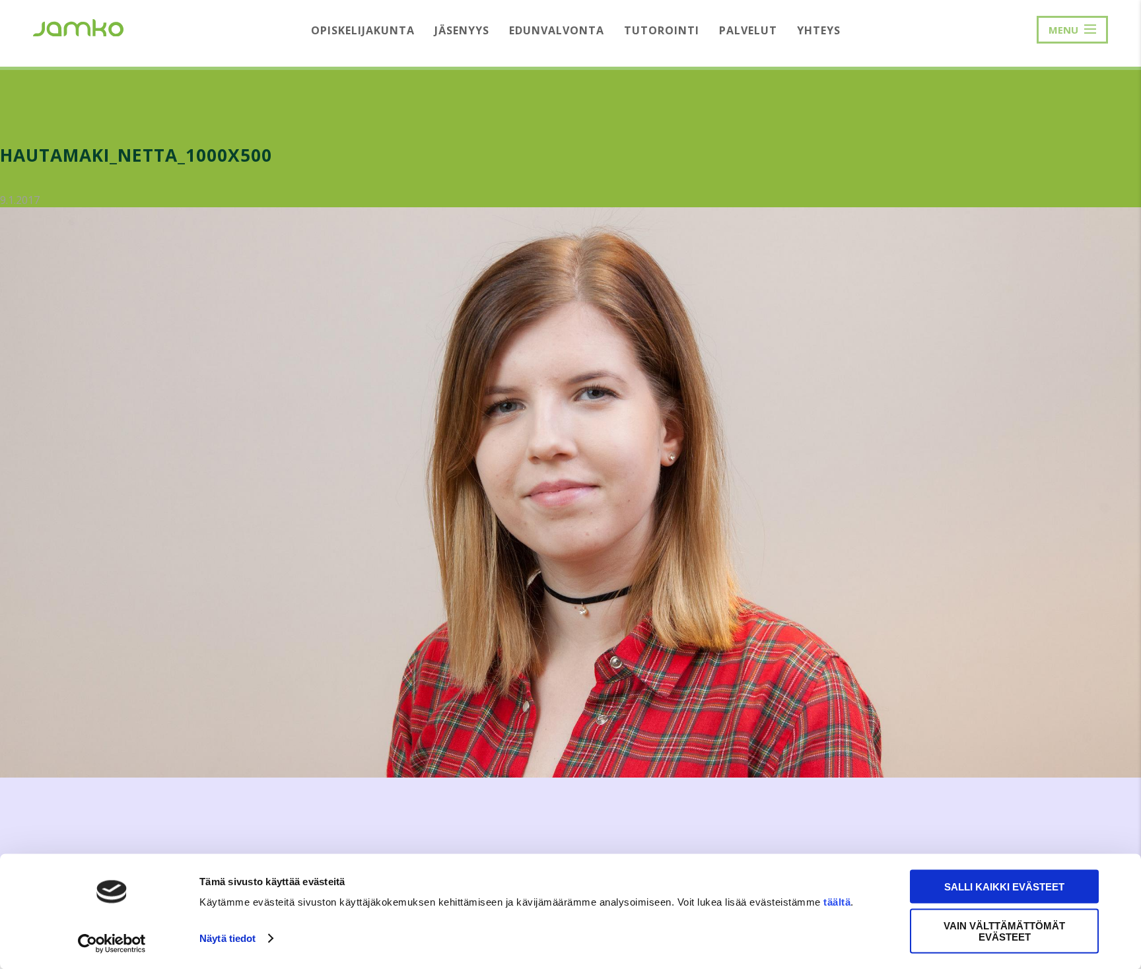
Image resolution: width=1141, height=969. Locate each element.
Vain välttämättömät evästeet (1004, 930)
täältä (836, 902)
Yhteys (819, 30)
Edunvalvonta (556, 30)
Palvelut (748, 30)
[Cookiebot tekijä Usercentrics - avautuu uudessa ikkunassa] (112, 943)
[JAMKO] (78, 26)
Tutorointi (661, 30)
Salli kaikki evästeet (1004, 886)
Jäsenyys (461, 30)
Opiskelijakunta (363, 30)
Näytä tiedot (227, 938)
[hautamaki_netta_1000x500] (570, 774)
